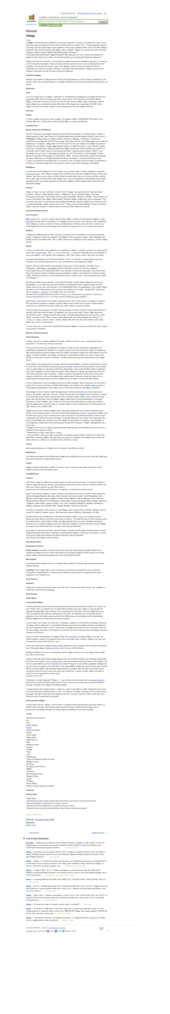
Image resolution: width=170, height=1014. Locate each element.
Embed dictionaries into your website (89, 13)
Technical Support (53, 927)
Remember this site (68, 13)
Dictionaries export (31, 931)
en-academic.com (31, 24)
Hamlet (28, 825)
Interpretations (55, 25)
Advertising (62, 927)
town (34, 825)
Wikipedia (44, 25)
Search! (103, 22)
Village (28, 852)
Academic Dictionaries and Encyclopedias (58, 17)
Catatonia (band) (98, 833)
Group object (34, 833)
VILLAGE (29, 843)
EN (105, 13)
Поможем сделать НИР (44, 820)
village (28, 861)
